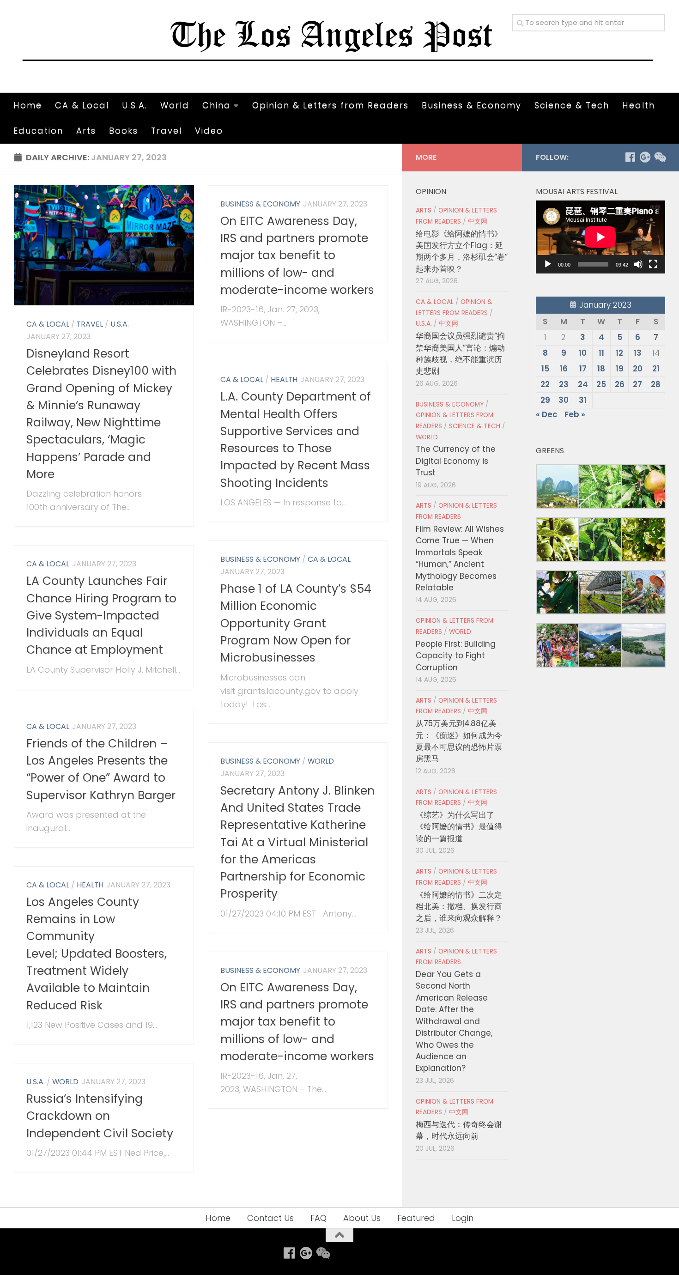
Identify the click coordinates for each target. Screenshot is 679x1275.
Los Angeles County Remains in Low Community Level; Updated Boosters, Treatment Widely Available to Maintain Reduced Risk (96, 954)
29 (545, 400)
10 (583, 352)
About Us (362, 1218)
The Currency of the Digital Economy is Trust (456, 460)
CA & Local (82, 105)
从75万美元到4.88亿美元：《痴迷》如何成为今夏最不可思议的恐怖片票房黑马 (459, 741)
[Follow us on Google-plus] (644, 157)
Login (462, 1218)
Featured (416, 1218)
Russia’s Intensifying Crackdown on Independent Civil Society (99, 1116)
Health (638, 105)
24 (583, 384)
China (216, 105)
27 (637, 384)
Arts (86, 130)
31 (583, 400)
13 (638, 352)
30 (563, 400)
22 (545, 384)
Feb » (574, 414)
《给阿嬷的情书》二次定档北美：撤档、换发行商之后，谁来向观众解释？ (459, 906)
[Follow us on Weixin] (659, 157)
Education (38, 130)
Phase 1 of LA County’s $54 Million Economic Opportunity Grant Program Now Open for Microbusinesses (295, 623)
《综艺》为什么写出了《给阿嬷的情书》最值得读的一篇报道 (459, 826)
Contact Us (270, 1218)
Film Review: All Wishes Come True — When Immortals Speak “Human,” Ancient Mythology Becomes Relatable (460, 558)
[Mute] (638, 264)
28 (656, 384)
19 (620, 368)
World (174, 105)
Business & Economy (471, 105)
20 (638, 368)
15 (545, 368)
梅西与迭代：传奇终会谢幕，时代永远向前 (459, 1130)
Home (27, 105)
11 (601, 352)
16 (564, 368)
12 (619, 352)
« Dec (547, 414)
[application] (600, 236)
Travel (166, 130)
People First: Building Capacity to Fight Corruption (456, 655)
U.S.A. (134, 105)
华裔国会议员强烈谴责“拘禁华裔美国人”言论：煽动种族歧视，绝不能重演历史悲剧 (460, 353)
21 (656, 368)
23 (564, 384)
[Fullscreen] (653, 264)
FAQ (318, 1218)
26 (619, 384)
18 (601, 368)
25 (601, 384)
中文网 (477, 221)
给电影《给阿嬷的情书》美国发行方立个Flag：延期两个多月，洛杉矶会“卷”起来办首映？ (462, 251)
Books (123, 130)
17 (583, 368)
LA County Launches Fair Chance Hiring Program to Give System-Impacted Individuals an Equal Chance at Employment (101, 615)
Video (209, 130)
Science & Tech (571, 105)
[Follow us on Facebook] (630, 157)
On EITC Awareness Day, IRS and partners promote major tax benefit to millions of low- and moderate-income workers (297, 255)
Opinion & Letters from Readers (330, 105)
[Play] (547, 264)
